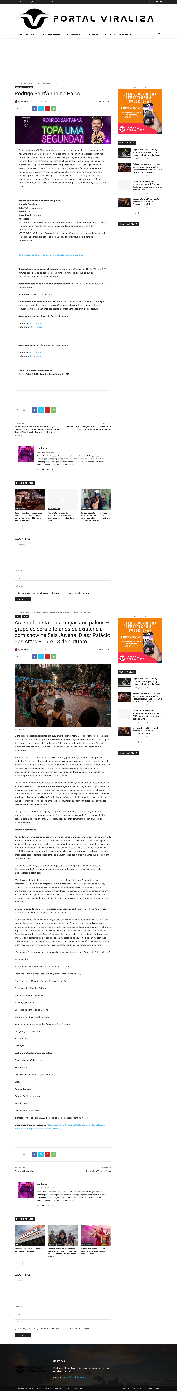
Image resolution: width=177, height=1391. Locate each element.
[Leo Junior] (16, 101)
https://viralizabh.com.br (46, 452)
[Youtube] (160, 2)
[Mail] (47, 469)
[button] (159, 34)
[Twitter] (153, 2)
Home (17, 83)
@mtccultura (36, 327)
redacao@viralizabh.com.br (75, 1377)
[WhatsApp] (53, 108)
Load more (139, 213)
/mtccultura (35, 323)
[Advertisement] (88, 58)
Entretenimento (27, 83)
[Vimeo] (156, 2)
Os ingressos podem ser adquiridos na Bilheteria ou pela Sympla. (50, 255)
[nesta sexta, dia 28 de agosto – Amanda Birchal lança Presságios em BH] (124, 202)
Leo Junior (24, 102)
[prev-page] (16, 527)
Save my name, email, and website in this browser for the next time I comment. (53, 593)
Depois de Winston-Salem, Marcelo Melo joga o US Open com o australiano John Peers (146, 152)
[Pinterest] (47, 108)
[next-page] (21, 527)
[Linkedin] (43, 469)
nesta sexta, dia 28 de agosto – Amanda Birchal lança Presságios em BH (147, 201)
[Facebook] (145, 2)
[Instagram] (149, 2)
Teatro (30, 87)
